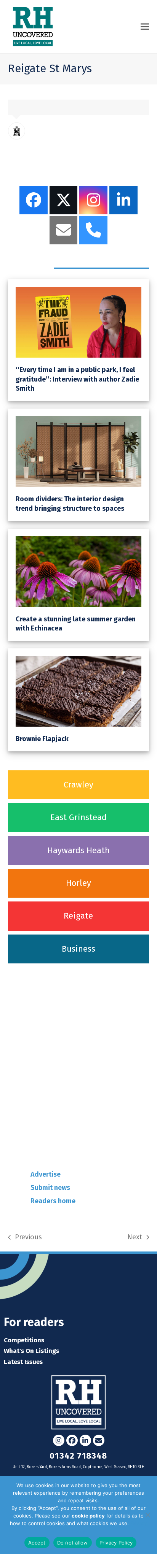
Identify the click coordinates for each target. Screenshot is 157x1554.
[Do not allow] (147, 1515)
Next (135, 1238)
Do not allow (72, 1543)
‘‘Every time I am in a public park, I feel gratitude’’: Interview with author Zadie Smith (77, 379)
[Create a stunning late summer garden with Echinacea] (79, 571)
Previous (25, 1238)
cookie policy (88, 1516)
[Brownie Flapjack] (79, 691)
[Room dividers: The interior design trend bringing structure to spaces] (79, 451)
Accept (37, 1543)
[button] (145, 27)
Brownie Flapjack (42, 739)
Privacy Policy (116, 1543)
